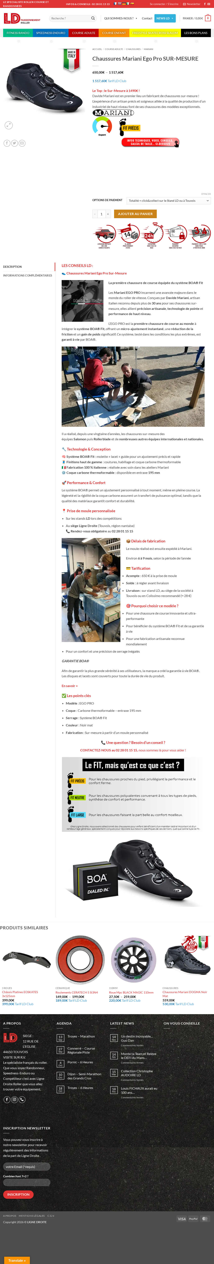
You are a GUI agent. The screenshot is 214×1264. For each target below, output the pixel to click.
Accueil (97, 49)
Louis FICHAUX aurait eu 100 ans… (139, 1090)
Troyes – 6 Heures (80, 1088)
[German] (124, 3)
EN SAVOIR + (132, 173)
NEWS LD (163, 18)
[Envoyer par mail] (22, 143)
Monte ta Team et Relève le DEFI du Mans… (138, 1056)
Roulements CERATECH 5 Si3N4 (77, 992)
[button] (191, 4)
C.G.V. (51, 1215)
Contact (147, 18)
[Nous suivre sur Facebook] (205, 4)
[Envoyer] (93, 18)
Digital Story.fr (33, 1227)
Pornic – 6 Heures (80, 1062)
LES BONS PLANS (195, 33)
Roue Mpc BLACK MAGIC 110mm (131, 992)
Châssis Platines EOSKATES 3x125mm (20, 994)
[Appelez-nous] (22, 1099)
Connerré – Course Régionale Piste (81, 1050)
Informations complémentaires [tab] (27, 275)
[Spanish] (132, 3)
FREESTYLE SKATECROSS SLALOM (155, 33)
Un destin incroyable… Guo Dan (137, 1038)
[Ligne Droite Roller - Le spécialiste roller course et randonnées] (23, 18)
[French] (115, 3)
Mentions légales (32, 1215)
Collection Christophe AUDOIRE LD (137, 1073)
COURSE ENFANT (114, 33)
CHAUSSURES (133, 49)
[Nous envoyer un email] (209, 4)
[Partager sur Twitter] (14, 143)
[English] (119, 3)
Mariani (148, 49)
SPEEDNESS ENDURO (50, 33)
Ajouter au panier (135, 214)
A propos (9, 1215)
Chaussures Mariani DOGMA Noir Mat (185, 994)
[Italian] (128, 3)
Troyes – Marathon (81, 1036)
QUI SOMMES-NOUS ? (119, 18)
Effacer (206, 194)
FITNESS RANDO (18, 33)
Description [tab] (12, 266)
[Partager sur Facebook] (7, 143)
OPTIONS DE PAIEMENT (107, 200)
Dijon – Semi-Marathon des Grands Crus (84, 1076)
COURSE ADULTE (83, 33)
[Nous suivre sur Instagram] (14, 1099)
